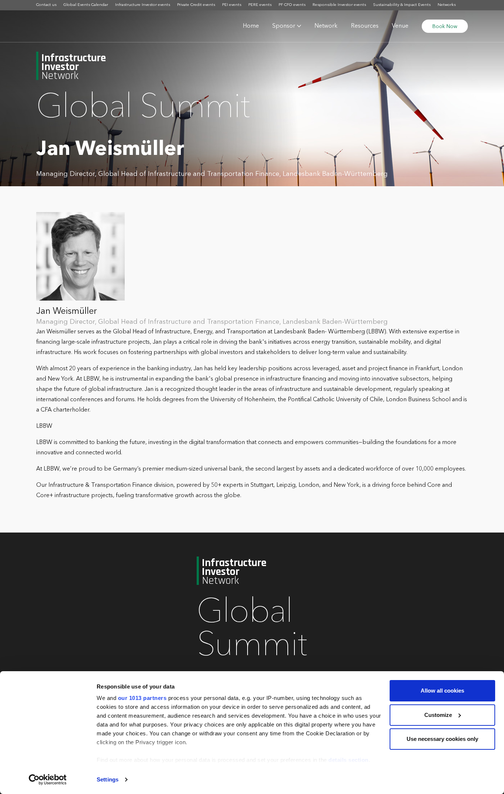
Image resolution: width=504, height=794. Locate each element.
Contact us (46, 5)
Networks (447, 5)
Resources (365, 26)
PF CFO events (292, 5)
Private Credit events (196, 5)
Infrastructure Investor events (142, 5)
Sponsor (283, 26)
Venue (400, 26)
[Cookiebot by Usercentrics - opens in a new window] (47, 779)
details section (348, 760)
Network (326, 26)
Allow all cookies (442, 690)
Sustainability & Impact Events (402, 5)
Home (251, 26)
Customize (438, 715)
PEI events (231, 5)
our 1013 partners (142, 698)
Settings (107, 779)
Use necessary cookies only (442, 739)
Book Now (444, 26)
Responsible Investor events (339, 5)
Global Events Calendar (85, 5)
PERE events (260, 5)
